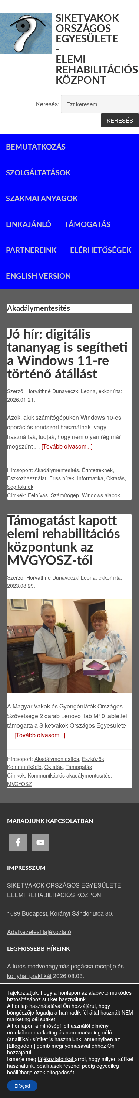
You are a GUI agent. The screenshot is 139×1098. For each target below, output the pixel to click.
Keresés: (47, 104)
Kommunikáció (24, 767)
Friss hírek (61, 478)
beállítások (49, 1065)
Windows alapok (101, 495)
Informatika (90, 478)
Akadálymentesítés (56, 470)
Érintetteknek (97, 470)
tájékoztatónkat (56, 1059)
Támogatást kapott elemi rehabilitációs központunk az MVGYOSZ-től (63, 540)
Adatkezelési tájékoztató (39, 931)
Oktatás (115, 478)
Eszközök (93, 758)
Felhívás (38, 495)
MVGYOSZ (19, 784)
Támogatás (79, 767)
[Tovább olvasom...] (67, 446)
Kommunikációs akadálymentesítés (69, 775)
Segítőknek (20, 486)
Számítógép (65, 495)
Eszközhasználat (26, 478)
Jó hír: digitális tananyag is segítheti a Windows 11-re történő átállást (67, 354)
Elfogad (22, 1085)
